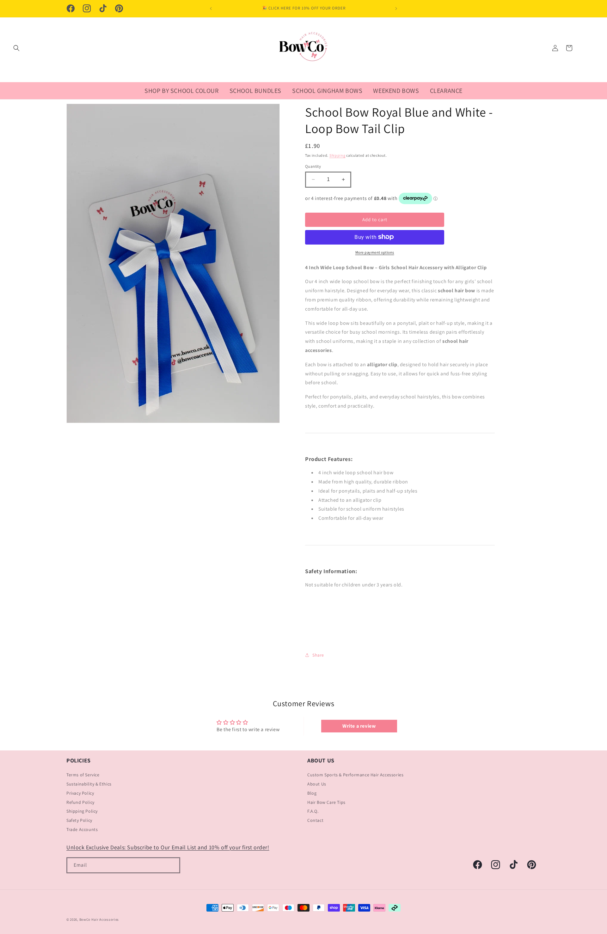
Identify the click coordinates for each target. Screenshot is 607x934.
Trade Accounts (82, 829)
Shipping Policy (82, 811)
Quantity (313, 166)
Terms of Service (83, 775)
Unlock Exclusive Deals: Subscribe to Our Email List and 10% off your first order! (167, 847)
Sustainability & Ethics (89, 784)
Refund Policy (80, 802)
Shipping (337, 155)
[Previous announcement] (211, 9)
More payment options (374, 252)
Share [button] (318, 655)
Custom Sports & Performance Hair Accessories (355, 775)
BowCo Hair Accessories (99, 919)
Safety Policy (79, 820)
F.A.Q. (313, 811)
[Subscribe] (172, 866)
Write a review (359, 725)
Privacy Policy (80, 793)
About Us (316, 784)
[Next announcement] (396, 9)
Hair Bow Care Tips (326, 802)
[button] (16, 48)
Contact (315, 820)
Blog (311, 793)
